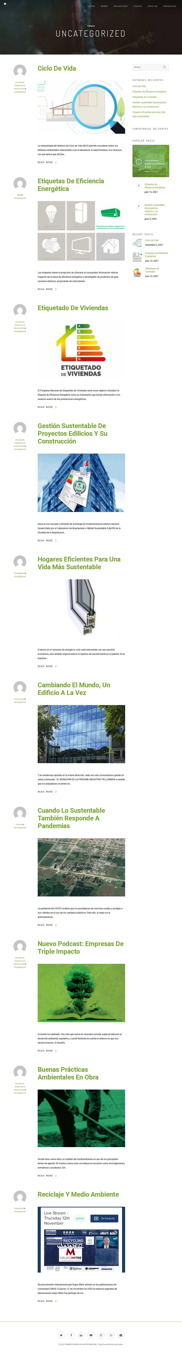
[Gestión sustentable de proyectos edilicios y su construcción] (81, 519)
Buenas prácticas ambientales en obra (68, 1073)
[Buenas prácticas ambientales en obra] (81, 1154)
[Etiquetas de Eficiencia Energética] (81, 268)
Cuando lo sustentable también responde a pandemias (71, 818)
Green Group (19, 699)
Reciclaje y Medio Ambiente (78, 1194)
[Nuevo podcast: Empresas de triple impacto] (81, 1030)
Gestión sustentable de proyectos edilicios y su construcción (72, 433)
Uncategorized (20, 92)
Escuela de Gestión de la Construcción (19, 85)
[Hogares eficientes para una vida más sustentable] (81, 645)
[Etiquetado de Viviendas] (81, 386)
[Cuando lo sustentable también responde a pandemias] (81, 904)
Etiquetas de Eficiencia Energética (149, 91)
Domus (19, 825)
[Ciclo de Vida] (81, 141)
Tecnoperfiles (19, 573)
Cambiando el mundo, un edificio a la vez (74, 689)
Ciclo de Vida (57, 68)
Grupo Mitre (19, 1208)
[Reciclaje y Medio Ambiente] (81, 1280)
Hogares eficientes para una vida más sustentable (79, 563)
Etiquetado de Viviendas (73, 308)
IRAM (19, 195)
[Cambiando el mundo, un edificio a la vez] (81, 771)
